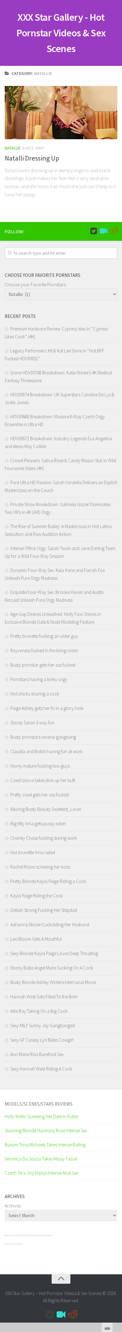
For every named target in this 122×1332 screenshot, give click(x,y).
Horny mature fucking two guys (40, 766)
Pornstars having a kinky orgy (38, 679)
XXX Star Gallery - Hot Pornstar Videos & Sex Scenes (61, 33)
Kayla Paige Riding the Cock (36, 896)
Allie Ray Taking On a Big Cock (39, 1011)
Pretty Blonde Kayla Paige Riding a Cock (48, 881)
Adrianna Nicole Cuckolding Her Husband (49, 925)
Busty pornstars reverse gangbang (43, 737)
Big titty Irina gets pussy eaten (38, 824)
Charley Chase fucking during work (43, 838)
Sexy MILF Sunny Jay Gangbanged (42, 1025)
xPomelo (8, 1244)
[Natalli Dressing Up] (61, 112)
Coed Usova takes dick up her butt (42, 780)
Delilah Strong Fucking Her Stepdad (43, 910)
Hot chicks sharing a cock (34, 694)
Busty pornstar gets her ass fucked (42, 665)
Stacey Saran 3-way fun (32, 723)
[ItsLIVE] (103, 231)
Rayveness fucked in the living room (44, 650)
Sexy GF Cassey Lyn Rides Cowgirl (42, 1040)
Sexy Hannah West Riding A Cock (41, 1069)
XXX (6, 1235)
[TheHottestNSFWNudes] (113, 231)
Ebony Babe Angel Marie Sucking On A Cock (51, 968)
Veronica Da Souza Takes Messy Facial (41, 1159)
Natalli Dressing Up (32, 158)
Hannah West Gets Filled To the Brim (44, 997)
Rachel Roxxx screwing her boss (40, 867)
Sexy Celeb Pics (12, 1235)
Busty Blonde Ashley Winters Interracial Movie (53, 982)
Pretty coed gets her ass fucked (39, 795)
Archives (13, 1206)
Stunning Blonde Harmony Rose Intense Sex (46, 1131)
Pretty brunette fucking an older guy (44, 636)
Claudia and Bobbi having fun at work (46, 751)
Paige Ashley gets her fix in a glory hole (46, 708)
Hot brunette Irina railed (32, 852)
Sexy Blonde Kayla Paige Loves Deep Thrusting (54, 953)
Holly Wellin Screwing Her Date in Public (42, 1116)
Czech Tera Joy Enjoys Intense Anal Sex (41, 1173)
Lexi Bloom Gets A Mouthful (36, 939)
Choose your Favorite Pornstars (35, 285)
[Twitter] (93, 231)
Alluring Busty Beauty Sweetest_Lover (45, 809)
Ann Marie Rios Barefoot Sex (37, 1054)
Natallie (13, 148)
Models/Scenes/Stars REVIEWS (39, 1104)
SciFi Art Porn (22, 1235)
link (116, 1234)
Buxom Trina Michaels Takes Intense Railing (45, 1145)
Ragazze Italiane (17, 1244)
